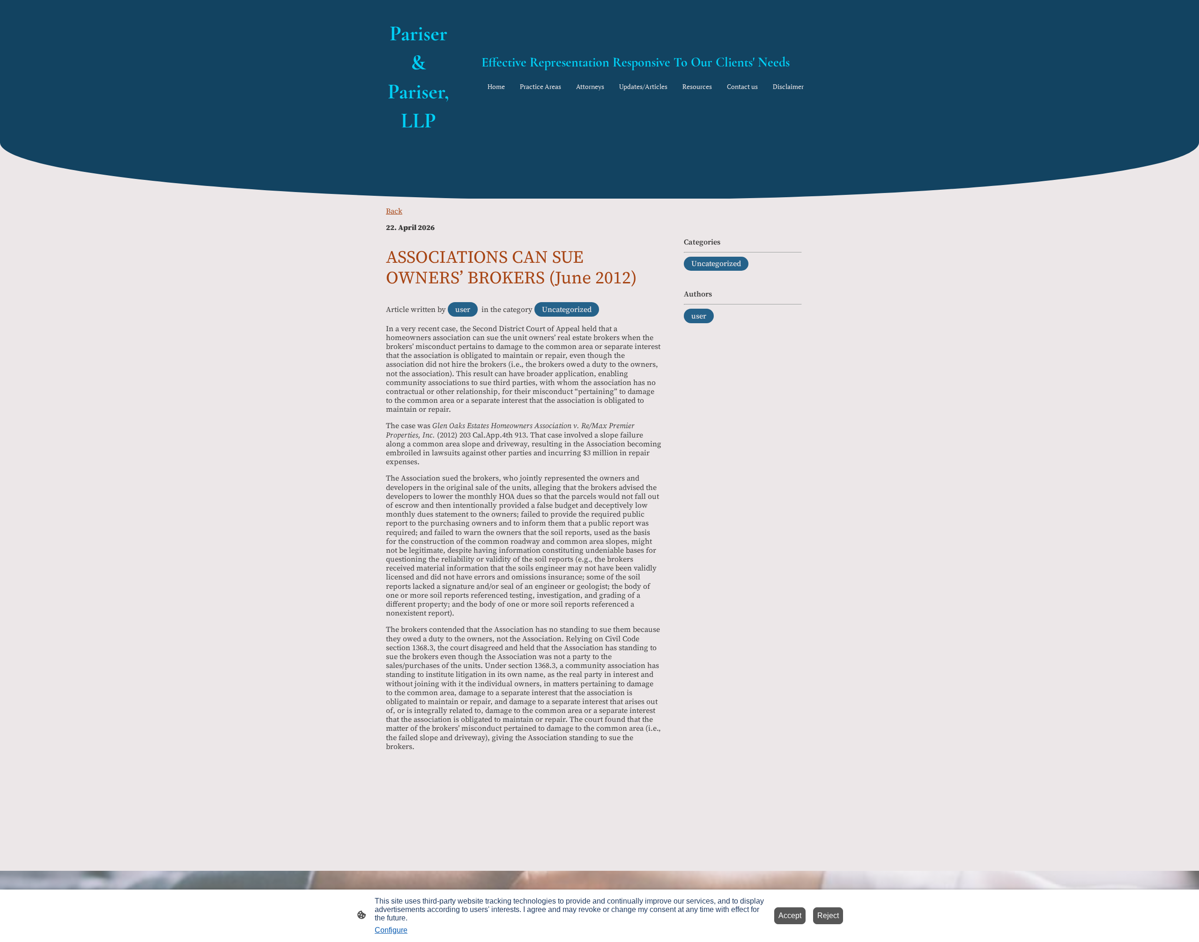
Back (394, 211)
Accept (789, 916)
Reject (828, 916)
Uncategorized (567, 309)
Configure (391, 930)
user (462, 309)
